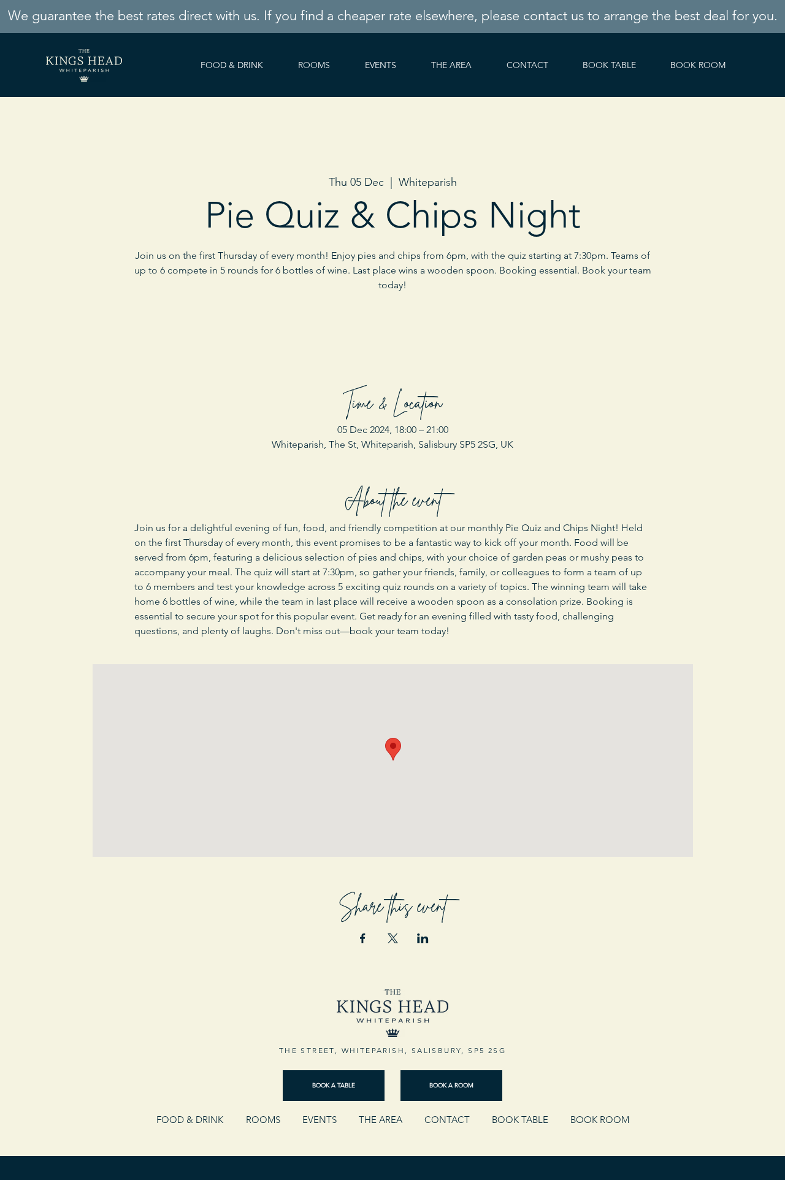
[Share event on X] (393, 938)
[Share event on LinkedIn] (423, 938)
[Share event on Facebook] (363, 938)
